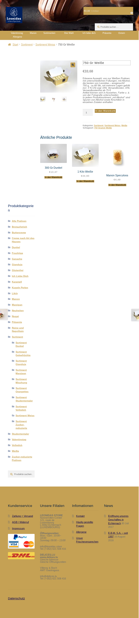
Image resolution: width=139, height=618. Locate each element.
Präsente (107, 33)
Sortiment (27, 44)
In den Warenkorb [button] (53, 177)
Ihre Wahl (69, 33)
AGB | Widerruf (20, 522)
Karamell (17, 281)
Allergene (17, 37)
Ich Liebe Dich (20, 276)
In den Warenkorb (105, 111)
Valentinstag (17, 33)
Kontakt (80, 516)
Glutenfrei (17, 270)
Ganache (17, 259)
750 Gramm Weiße (103, 128)
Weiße (124, 125)
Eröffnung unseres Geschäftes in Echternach (118, 520)
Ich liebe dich (89, 33)
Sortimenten (49, 33)
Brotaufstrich (19, 226)
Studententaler (20, 433)
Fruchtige (17, 253)
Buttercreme (19, 232)
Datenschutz (16, 598)
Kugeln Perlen (20, 287)
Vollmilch (17, 445)
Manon (33, 33)
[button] (73, 65)
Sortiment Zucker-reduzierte (21, 424)
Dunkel (16, 247)
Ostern (121, 33)
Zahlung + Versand (22, 516)
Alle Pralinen (19, 221)
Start (15, 44)
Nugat (15, 316)
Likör (15, 293)
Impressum (18, 528)
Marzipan (17, 304)
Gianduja (17, 264)
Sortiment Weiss (45, 44)
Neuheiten (18, 310)
